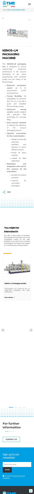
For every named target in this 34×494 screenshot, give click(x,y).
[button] (11, 407)
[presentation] (3, 330)
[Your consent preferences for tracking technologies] (31, 491)
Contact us (11, 439)
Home (4, 10)
